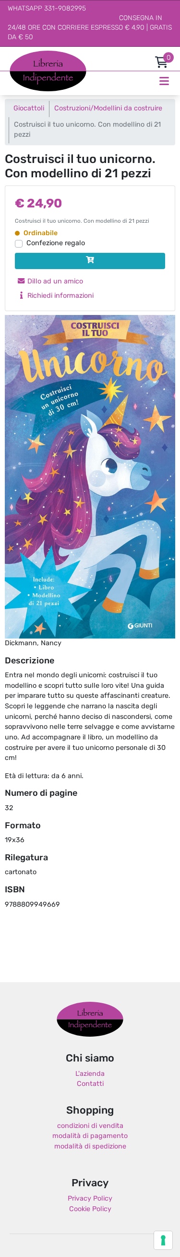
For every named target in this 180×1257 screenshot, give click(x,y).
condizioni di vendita (90, 1126)
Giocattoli (28, 108)
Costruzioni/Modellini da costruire (108, 108)
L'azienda (90, 1074)
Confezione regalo (55, 243)
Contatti (90, 1084)
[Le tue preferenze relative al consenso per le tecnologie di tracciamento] (163, 1240)
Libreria (21, 55)
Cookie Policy (90, 1209)
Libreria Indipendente (90, 1019)
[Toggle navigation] (164, 81)
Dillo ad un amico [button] (54, 281)
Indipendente (31, 76)
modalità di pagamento (90, 1136)
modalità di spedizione (90, 1146)
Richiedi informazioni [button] (59, 296)
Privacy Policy (90, 1199)
